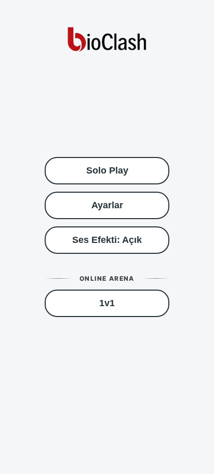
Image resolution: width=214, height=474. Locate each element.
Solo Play (107, 170)
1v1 (107, 303)
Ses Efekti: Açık (107, 240)
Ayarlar (107, 205)
